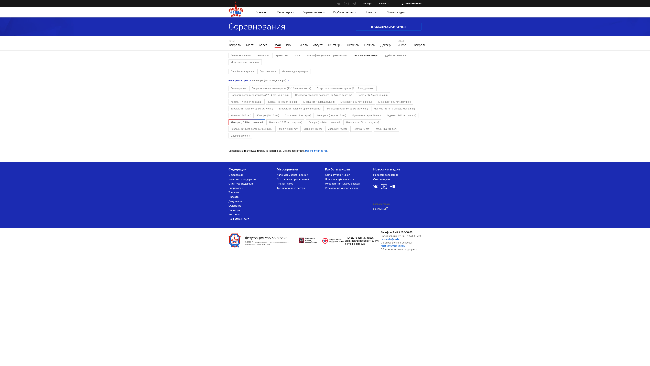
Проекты (234, 196)
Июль (304, 45)
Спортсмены (236, 188)
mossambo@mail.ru (390, 239)
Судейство (235, 205)
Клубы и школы (343, 12)
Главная (261, 12)
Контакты (384, 3)
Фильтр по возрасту (259, 80)
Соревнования (312, 12)
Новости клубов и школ (339, 179)
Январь (403, 45)
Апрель (264, 45)
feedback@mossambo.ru (393, 246)
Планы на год (285, 183)
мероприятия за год (316, 150)
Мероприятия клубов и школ (342, 183)
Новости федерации (385, 174)
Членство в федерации (242, 179)
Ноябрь (369, 45)
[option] (235, 43)
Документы (235, 201)
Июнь (290, 45)
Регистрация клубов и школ (342, 188)
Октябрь (353, 45)
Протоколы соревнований (293, 179)
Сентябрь (335, 45)
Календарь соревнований (292, 174)
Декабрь (386, 45)
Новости (370, 12)
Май (278, 45)
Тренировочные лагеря (291, 188)
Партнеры (367, 3)
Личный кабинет (413, 3)
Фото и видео (396, 12)
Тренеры (234, 192)
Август (318, 45)
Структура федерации (241, 183)
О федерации (236, 174)
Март (250, 45)
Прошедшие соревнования (388, 26)
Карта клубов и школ (337, 174)
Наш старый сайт (239, 218)
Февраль (235, 45)
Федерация (284, 12)
